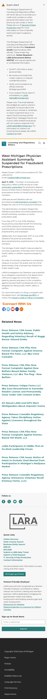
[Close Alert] (44, 5)
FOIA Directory (10, 688)
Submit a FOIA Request (14, 555)
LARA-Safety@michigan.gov (19, 126)
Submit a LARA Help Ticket (16, 552)
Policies (7, 664)
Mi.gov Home (10, 658)
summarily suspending (12, 187)
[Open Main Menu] (44, 143)
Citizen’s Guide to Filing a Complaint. (27, 298)
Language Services (12, 682)
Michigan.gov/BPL (28, 295)
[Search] (39, 143)
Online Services (10, 539)
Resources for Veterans (13, 604)
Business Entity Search (14, 544)
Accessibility (9, 670)
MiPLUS (6, 547)
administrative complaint (26, 202)
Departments (10, 694)
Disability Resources (13, 676)
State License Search (13, 542)
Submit (23, 629)
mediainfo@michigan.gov (18, 178)
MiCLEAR (7, 550)
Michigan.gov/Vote (14, 574)
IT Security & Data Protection (17, 557)
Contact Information (13, 560)
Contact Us (12, 134)
